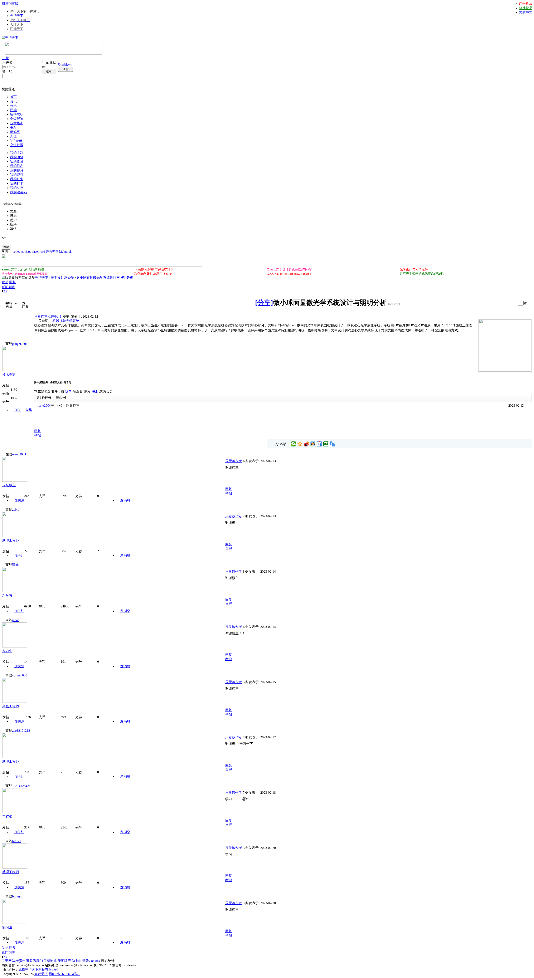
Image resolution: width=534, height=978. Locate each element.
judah (15, 620)
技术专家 (9, 374)
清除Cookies (91, 961)
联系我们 (36, 961)
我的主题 (16, 153)
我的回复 (16, 157)
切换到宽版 (10, 3)
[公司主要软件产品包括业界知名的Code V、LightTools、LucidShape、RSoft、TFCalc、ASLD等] (505, 370)
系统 (214, 325)
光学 (207, 325)
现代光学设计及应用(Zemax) (154, 273)
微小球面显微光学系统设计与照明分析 (104, 277)
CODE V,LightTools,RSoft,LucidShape (289, 273)
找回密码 (65, 64)
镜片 (402, 325)
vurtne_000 (19, 675)
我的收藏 (16, 161)
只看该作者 (233, 461)
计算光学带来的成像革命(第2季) (422, 273)
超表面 (47, 251)
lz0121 (16, 841)
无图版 (63, 961)
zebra (15, 509)
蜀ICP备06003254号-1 (64, 974)
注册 (65, 69)
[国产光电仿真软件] (53, 53)
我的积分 (16, 170)
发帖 (5, 282)
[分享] (264, 302)
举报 (37, 435)
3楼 (245, 571)
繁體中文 (525, 12)
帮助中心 (75, 961)
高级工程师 (10, 706)
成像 (370, 325)
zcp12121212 (21, 730)
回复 (12, 282)
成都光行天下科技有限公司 (38, 969)
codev (16, 251)
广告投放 (525, 3)
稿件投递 (525, 8)
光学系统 (72, 321)
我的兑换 (16, 188)
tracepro (36, 251)
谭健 (15, 565)
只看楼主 (41, 316)
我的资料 (16, 174)
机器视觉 (59, 321)
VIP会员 (16, 140)
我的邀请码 (18, 192)
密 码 (7, 71)
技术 (13, 105)
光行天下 (16, 16)
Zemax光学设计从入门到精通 (23, 269)
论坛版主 (9, 485)
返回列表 (8, 287)
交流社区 (16, 145)
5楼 (245, 682)
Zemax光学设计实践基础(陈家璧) (289, 269)
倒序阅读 (55, 316)
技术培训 (16, 123)
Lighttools (65, 251)
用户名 (7, 62)
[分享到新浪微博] (306, 443)
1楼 (245, 461)
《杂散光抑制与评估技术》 (154, 269)
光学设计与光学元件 (414, 269)
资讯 (13, 101)
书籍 (13, 127)
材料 (197, 330)
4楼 (245, 627)
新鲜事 (15, 132)
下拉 (5, 58)
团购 (13, 110)
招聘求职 (16, 114)
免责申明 (22, 961)
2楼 (245, 516)
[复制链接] (394, 304)
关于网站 (8, 961)
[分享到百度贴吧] (319, 443)
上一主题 (509, 303)
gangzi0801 (20, 344)
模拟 (241, 330)
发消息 (125, 500)
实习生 (7, 651)
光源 (274, 330)
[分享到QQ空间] (300, 443)
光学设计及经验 (62, 277)
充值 (13, 136)
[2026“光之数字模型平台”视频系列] (102, 265)
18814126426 (21, 786)
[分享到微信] (293, 443)
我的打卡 (16, 183)
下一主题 (513, 303)
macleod (25, 251)
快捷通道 (8, 89)
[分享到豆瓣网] (326, 443)
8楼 (245, 848)
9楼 (245, 903)
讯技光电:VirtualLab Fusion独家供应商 (24, 273)
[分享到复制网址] (332, 443)
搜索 (6, 247)
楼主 (66, 316)
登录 (49, 71)
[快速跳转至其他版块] (18, 278)
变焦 (55, 251)
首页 (13, 97)
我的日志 (16, 166)
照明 (234, 330)
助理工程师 (10, 540)
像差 (469, 325)
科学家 (7, 595)
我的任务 (16, 179)
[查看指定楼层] (525, 303)
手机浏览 (50, 961)
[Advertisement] (83, 418)
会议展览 (16, 119)
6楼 (245, 737)
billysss (17, 896)
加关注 (19, 500)
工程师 (7, 816)
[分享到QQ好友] (313, 443)
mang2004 (44, 405)
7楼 (245, 792)
